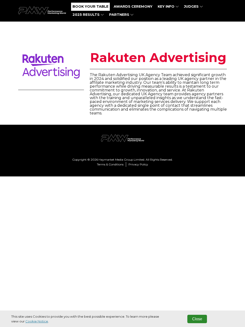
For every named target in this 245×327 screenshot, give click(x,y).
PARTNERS (119, 14)
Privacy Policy (138, 164)
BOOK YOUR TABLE (90, 6)
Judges (192, 6)
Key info (166, 6)
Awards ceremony (133, 6)
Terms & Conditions (110, 164)
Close (197, 319)
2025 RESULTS (86, 14)
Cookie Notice (36, 321)
